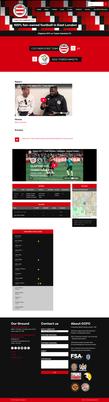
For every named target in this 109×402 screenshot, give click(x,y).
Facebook (12, 348)
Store (69, 9)
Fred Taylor (18, 273)
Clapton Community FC (24, 20)
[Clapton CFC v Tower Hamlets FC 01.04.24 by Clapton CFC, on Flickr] (20, 122)
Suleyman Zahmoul (20, 268)
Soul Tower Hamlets (64, 59)
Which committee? (48, 329)
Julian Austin (18, 264)
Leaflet (75, 216)
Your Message (46, 359)
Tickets (79, 9)
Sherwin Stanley (19, 302)
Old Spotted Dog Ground (80, 189)
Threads (13, 354)
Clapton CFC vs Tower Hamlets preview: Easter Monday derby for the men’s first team (47, 138)
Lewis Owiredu (19, 278)
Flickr (15, 348)
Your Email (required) (49, 343)
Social (87, 9)
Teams (54, 9)
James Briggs (18, 259)
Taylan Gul (18, 297)
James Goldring (19, 292)
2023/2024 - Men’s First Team (42, 195)
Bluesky (13, 352)
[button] (84, 203)
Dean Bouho (18, 250)
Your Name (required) (49, 335)
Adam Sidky (18, 254)
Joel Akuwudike (19, 307)
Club (62, 9)
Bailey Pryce (18, 245)
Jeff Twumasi (18, 240)
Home (39, 9)
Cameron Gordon (19, 283)
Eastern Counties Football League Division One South (31, 195)
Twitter (25, 348)
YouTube (22, 348)
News (46, 9)
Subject (44, 351)
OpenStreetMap (87, 216)
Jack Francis (18, 236)
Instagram (19, 348)
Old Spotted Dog (100, 9)
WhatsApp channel (16, 357)
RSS (28, 348)
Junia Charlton (19, 287)
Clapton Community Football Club (90, 400)
